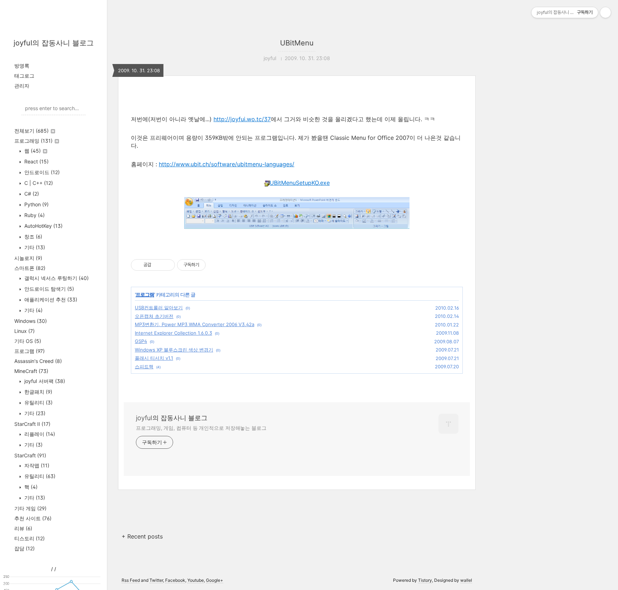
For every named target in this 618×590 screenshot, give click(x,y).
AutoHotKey (43, 226)
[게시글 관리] (166, 265)
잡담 (24, 548)
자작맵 (36, 465)
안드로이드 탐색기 (48, 289)
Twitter (156, 580)
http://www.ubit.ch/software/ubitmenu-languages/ (226, 164)
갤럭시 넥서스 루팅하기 (56, 278)
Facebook (175, 580)
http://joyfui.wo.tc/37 (242, 119)
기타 (34, 247)
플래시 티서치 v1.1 (154, 358)
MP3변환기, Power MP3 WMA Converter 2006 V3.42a (194, 324)
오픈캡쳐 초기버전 (154, 316)
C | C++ (38, 183)
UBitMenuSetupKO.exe (300, 182)
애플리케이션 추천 (50, 299)
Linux (24, 331)
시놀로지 (28, 258)
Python (36, 204)
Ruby (34, 215)
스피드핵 (144, 366)
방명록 (21, 66)
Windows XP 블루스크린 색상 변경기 (174, 350)
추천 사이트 (33, 518)
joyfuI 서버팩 (44, 381)
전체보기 (31, 131)
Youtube (195, 580)
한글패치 (37, 392)
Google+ (214, 580)
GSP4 (141, 341)
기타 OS (27, 341)
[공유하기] (157, 265)
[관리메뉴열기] (605, 12)
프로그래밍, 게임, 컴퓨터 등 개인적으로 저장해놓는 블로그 (201, 428)
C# (31, 194)
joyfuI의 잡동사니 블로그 (54, 43)
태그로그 (24, 76)
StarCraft (30, 455)
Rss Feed (131, 580)
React (36, 161)
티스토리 (29, 538)
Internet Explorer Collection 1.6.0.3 (173, 333)
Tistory (425, 580)
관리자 (21, 86)
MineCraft (31, 371)
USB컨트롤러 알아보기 (159, 307)
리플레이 (39, 434)
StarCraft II (32, 424)
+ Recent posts (142, 536)
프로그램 (29, 351)
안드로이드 (41, 172)
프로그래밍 (33, 141)
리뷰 (23, 528)
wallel (466, 580)
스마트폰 (29, 268)
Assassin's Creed (38, 361)
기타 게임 (30, 508)
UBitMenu (297, 43)
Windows (30, 321)
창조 (32, 236)
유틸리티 (38, 402)
